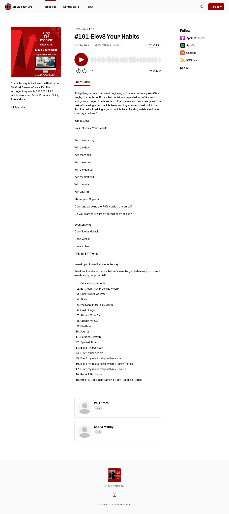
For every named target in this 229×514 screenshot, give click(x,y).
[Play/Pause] (81, 59)
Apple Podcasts (196, 38)
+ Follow (216, 6)
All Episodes (18, 107)
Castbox (191, 52)
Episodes (50, 6)
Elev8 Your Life (23, 6)
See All (184, 68)
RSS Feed (192, 60)
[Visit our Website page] (114, 495)
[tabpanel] (117, 244)
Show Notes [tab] (82, 81)
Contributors (71, 6)
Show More (18, 99)
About (89, 6)
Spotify (190, 45)
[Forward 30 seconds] (84, 70)
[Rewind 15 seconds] (78, 70)
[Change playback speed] (91, 70)
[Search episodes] (201, 7)
